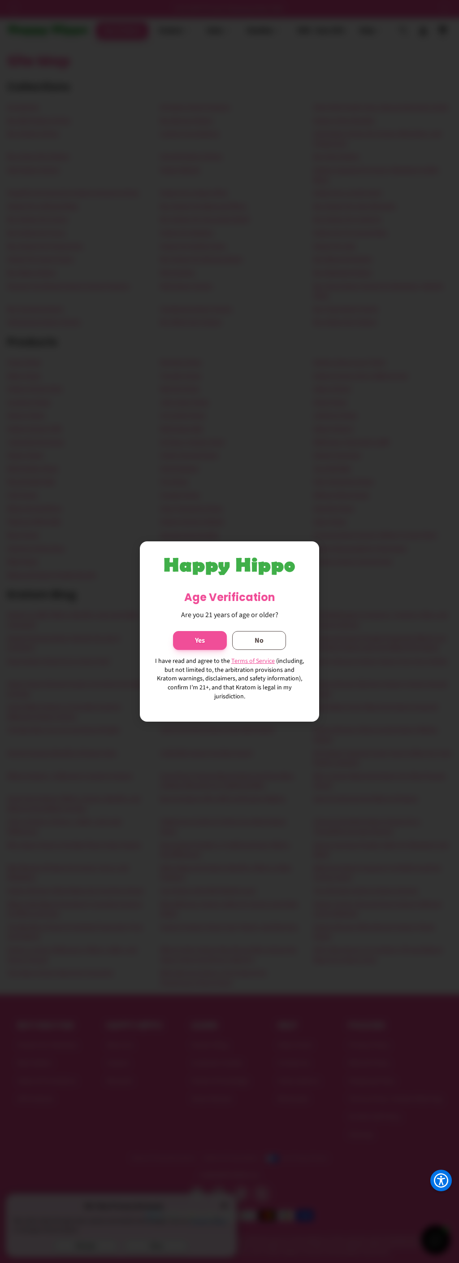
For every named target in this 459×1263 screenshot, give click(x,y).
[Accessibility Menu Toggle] (441, 1180)
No (259, 640)
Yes (200, 640)
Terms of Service (253, 661)
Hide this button (434, 1203)
